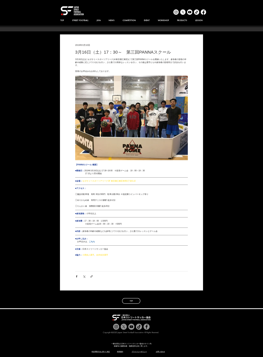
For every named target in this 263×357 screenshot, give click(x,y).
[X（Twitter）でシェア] (84, 276)
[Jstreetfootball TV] (131, 327)
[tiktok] (196, 12)
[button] (98, 20)
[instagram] (176, 12)
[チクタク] (139, 327)
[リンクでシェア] (91, 276)
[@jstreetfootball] (116, 327)
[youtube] (189, 12)
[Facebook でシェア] (76, 276)
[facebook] (203, 12)
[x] (183, 12)
